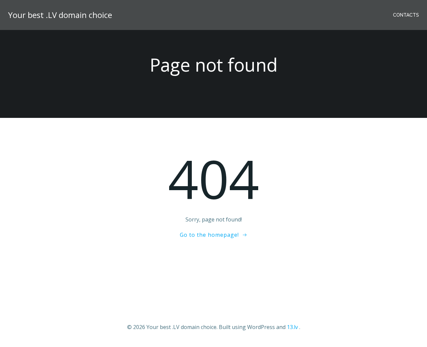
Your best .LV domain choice (60, 14)
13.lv (292, 327)
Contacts (406, 15)
